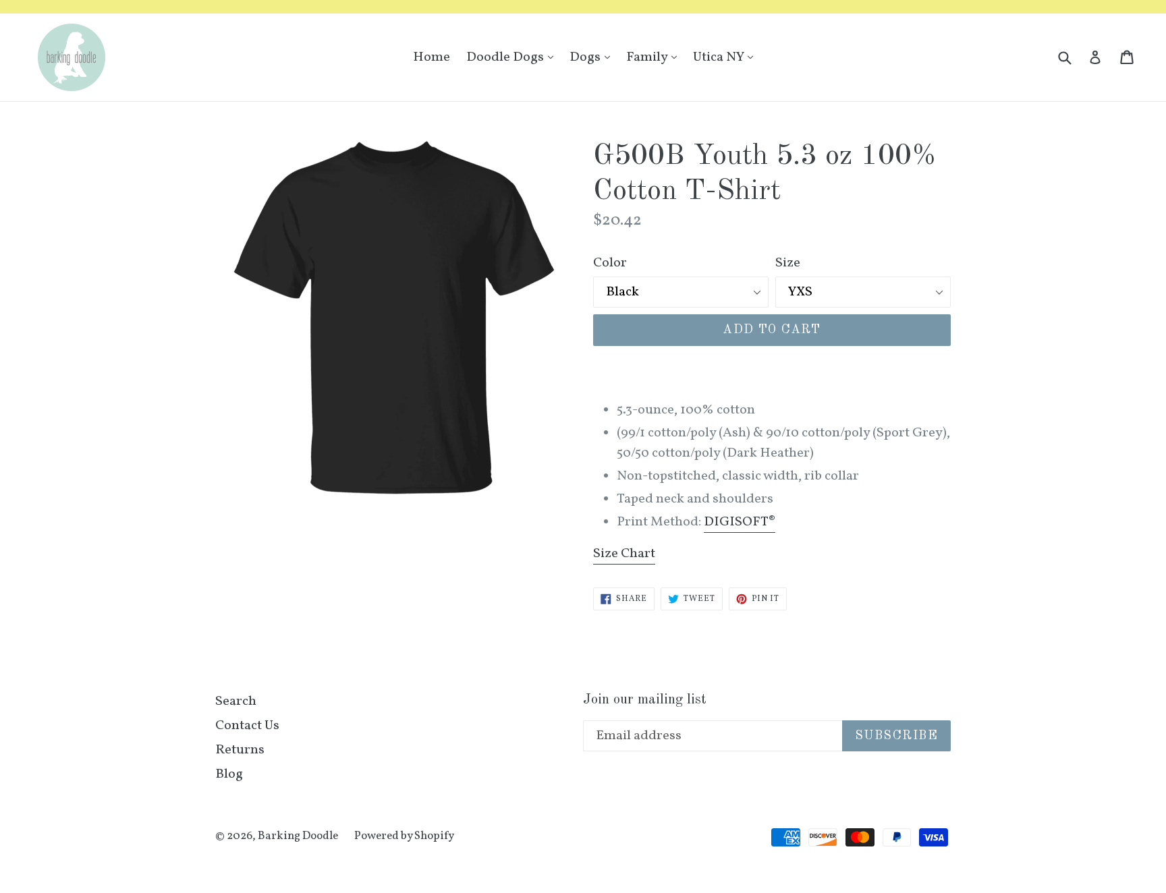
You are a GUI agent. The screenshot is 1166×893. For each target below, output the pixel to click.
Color (610, 263)
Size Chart (624, 553)
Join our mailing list (644, 700)
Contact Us (247, 725)
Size (787, 263)
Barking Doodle (298, 836)
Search (235, 701)
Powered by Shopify (404, 836)
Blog (229, 774)
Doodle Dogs (513, 57)
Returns (240, 750)
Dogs (593, 57)
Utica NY (726, 57)
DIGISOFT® (739, 522)
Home (431, 57)
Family (655, 57)
